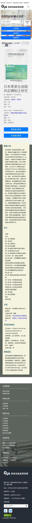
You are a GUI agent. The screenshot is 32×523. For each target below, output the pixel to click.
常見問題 (5, 458)
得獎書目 (13, 460)
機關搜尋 (16, 37)
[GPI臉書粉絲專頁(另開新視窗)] (6, 510)
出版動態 (6, 386)
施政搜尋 (16, 33)
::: (4, 470)
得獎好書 (5, 403)
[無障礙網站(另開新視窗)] (7, 515)
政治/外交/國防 (7, 433)
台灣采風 (5, 418)
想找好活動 (6, 391)
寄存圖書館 (6, 448)
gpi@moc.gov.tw (16, 495)
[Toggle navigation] (28, 6)
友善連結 (5, 462)
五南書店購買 (16, 136)
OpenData (14, 458)
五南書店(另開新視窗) (9, 445)
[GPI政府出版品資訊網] (12, 6)
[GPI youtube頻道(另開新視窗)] (11, 510)
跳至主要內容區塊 (5, 1)
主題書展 (5, 406)
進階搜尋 (27, 23)
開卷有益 (6, 413)
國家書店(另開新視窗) (9, 443)
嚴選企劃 (6, 398)
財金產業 (5, 430)
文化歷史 (5, 423)
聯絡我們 (26, 2)
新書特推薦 (6, 393)
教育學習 (5, 425)
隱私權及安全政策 (18, 2)
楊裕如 (13, 99)
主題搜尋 (16, 28)
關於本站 (9, 2)
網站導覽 (3, 2)
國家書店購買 (16, 129)
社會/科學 (5, 428)
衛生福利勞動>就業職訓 (19, 316)
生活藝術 (5, 421)
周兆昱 (19, 99)
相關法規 (5, 460)
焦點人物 (5, 408)
